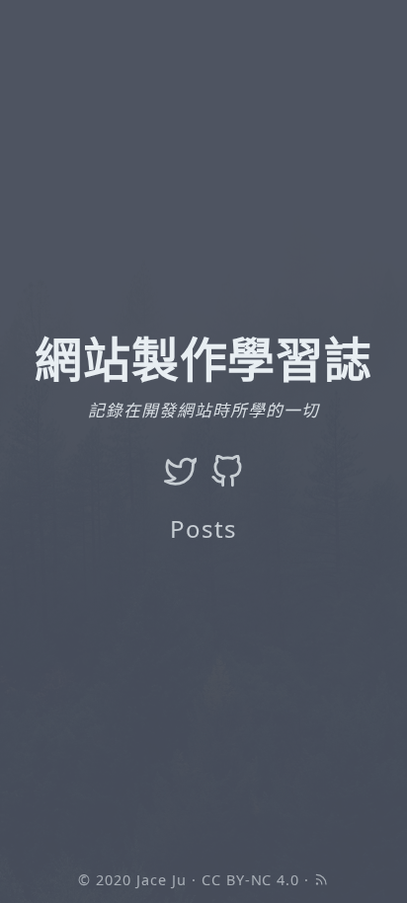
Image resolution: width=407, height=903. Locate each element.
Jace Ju (161, 879)
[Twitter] (181, 471)
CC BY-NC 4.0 (251, 879)
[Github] (227, 471)
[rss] (321, 879)
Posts (203, 528)
